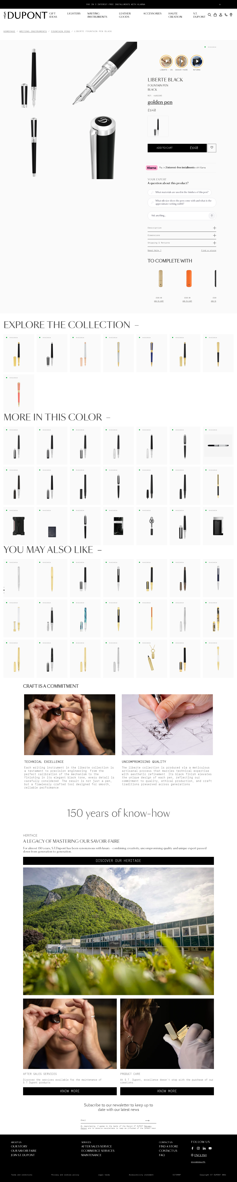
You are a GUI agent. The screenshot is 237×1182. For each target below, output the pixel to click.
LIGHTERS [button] (74, 14)
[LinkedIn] (204, 1148)
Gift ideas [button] (53, 15)
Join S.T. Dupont (23, 1155)
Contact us (165, 1142)
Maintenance (91, 1155)
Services (86, 1142)
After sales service (96, 1146)
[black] (158, 126)
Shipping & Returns (159, 243)
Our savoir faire (24, 1151)
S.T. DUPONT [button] (199, 15)
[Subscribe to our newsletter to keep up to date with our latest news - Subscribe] (150, 1119)
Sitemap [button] (177, 1175)
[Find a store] (231, 15)
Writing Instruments (33, 31)
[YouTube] (210, 1148)
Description (155, 228)
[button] (209, 15)
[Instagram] (198, 1148)
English (200, 1155)
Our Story (19, 1146)
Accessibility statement (141, 1175)
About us (16, 1142)
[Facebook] (192, 1148)
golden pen (160, 102)
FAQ (162, 1155)
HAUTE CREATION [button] (175, 15)
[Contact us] (226, 14)
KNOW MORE (70, 1091)
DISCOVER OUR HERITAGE (118, 861)
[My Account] (220, 15)
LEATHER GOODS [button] (125, 15)
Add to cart (177, 148)
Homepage (9, 31)
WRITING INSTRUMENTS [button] (97, 15)
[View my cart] (215, 15)
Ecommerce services (97, 1151)
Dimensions (154, 235)
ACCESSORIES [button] (152, 14)
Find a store (208, 250)
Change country (198, 1162)
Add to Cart (159, 301)
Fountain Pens (60, 31)
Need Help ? (154, 250)
